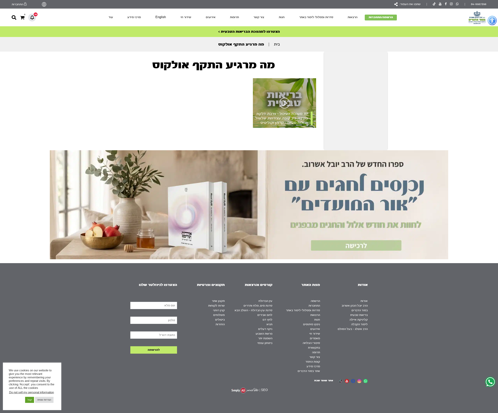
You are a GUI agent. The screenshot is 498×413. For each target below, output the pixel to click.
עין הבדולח (265, 301)
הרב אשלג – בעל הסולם (353, 329)
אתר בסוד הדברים (309, 371)
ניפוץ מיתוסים (311, 324)
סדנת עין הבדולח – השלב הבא (253, 310)
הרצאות (352, 17)
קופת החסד (312, 361)
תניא (269, 324)
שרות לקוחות (216, 305)
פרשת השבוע (264, 333)
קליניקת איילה (359, 319)
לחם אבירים (264, 315)
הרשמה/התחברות (381, 17)
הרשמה (315, 301)
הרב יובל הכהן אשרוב (355, 305)
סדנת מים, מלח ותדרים (258, 305)
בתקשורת (314, 347)
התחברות (314, 305)
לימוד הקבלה (359, 324)
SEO (264, 390)
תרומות (234, 17)
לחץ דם (267, 319)
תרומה (316, 352)
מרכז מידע (134, 17)
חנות (282, 17)
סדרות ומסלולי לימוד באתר (316, 17)
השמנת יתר (265, 338)
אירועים (211, 17)
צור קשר (258, 17)
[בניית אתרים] (245, 390)
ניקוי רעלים (265, 329)
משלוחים (219, 315)
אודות (364, 301)
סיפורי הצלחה (311, 343)
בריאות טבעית (359, 315)
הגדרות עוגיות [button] (44, 399)
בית (277, 44)
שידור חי (186, 17)
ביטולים (220, 319)
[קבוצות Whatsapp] (457, 4)
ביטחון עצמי (264, 343)
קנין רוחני (219, 310)
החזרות (220, 324)
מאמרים (315, 338)
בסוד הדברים (360, 310)
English (160, 17)
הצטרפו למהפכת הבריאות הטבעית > (249, 32)
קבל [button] (29, 399)
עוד (111, 17)
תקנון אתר (218, 301)
